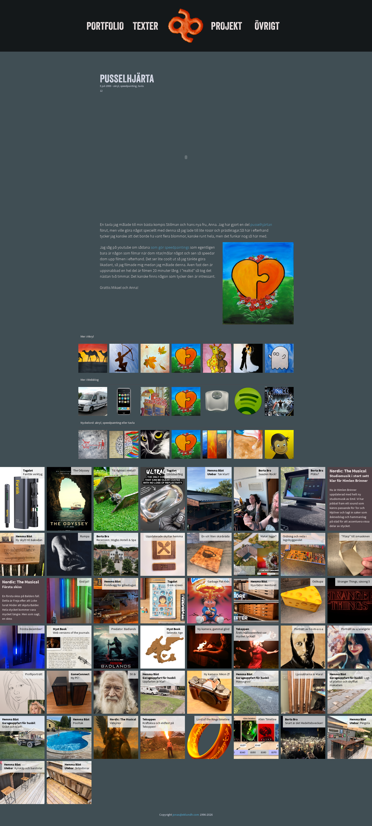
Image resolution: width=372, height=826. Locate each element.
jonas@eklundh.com (186, 815)
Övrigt (267, 25)
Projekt (226, 25)
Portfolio (105, 25)
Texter (145, 25)
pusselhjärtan (261, 225)
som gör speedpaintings (170, 248)
